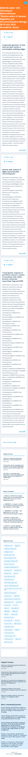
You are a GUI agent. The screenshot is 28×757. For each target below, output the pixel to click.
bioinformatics (9, 555)
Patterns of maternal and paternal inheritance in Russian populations (12, 459)
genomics (7, 596)
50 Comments (9, 162)
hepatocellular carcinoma (12, 599)
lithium (7, 605)
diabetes (7, 573)
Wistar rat (8, 642)
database (17, 570)
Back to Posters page (9, 442)
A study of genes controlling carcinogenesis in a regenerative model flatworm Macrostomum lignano (12, 745)
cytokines (7, 570)
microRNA (15, 608)
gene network (9, 579)
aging (17, 546)
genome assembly (10, 593)
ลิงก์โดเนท (6, 496)
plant (17, 621)
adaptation (8, 546)
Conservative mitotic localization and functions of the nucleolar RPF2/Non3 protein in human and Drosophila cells (13, 466)
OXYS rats (8, 621)
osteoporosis (8, 617)
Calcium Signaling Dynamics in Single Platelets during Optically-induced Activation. (12, 527)
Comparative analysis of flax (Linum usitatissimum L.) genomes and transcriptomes (13, 689)
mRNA (15, 611)
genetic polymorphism (11, 586)
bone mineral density (10, 561)
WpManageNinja (18, 754)
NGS (6, 614)
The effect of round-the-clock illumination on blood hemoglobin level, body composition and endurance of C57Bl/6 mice (13, 475)
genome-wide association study (13, 589)
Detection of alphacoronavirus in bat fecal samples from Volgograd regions (12, 696)
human (18, 602)
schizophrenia (9, 627)
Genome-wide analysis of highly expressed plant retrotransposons (11, 172)
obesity (14, 614)
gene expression (9, 576)
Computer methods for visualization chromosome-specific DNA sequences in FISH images (13, 505)
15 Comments (9, 265)
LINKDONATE (7, 504)
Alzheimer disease (10, 549)
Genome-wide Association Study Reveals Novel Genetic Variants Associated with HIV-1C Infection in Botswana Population (13, 520)
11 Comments (9, 37)
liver (15, 605)
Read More (22, 150)
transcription (9, 633)
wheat (18, 639)
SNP (17, 630)
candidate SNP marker (11, 567)
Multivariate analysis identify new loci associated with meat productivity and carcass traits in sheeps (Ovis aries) (13, 498)
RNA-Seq (17, 624)
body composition (10, 558)
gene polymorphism (10, 583)
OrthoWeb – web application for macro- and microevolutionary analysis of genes (13, 512)
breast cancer (9, 564)
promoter (7, 624)
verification (8, 639)
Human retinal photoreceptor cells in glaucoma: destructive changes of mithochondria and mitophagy (14, 710)
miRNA (7, 611)
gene (16, 573)
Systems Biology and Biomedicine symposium (13, 707)
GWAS (16, 596)
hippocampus (8, 602)
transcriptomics (9, 636)
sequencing (8, 630)
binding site (8, 552)
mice (6, 608)
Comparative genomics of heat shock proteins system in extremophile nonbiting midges (13, 47)
